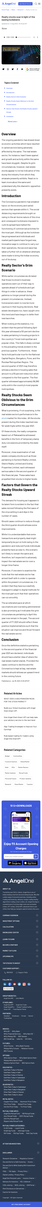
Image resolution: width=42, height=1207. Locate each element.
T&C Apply (12, 1171)
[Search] (36, 4)
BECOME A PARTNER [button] (10, 945)
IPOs (13, 767)
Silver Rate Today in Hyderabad (15, 1087)
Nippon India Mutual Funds (13, 1121)
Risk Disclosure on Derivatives (13, 1188)
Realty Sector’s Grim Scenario (16, 97)
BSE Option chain (28, 1063)
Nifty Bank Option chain (28, 1058)
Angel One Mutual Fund (12, 1113)
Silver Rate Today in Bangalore (14, 1089)
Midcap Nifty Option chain (13, 1060)
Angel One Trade (21, 1005)
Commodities (17, 756)
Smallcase (15, 1016)
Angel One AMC (8, 998)
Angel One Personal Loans (12, 1178)
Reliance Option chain (11, 1063)
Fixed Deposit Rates (19, 1009)
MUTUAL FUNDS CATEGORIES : (14, 1126)
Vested (30, 1016)
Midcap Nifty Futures (11, 1048)
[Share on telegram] (3, 69)
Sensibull (7, 1016)
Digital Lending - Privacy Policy (13, 1175)
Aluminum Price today (28, 1102)
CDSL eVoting (7, 1185)
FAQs (4, 1171)
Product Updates (25, 779)
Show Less (12, 121)
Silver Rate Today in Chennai (14, 1092)
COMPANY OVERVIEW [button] (10, 915)
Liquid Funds (19, 1128)
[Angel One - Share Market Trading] (9, 3)
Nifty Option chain (10, 1058)
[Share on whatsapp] (7, 69)
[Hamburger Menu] (39, 4)
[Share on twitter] (12, 69)
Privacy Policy (22, 1171)
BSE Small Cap (9, 1039)
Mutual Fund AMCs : (11, 1111)
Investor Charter (28, 1178)
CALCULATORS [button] (8, 927)
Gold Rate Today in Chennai (13, 1075)
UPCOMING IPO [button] (8, 956)
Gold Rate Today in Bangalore (14, 1080)
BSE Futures (8, 1051)
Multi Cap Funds (31, 1133)
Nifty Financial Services (12, 1034)
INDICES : (6, 1029)
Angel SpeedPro (9, 1007)
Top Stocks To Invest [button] (11, 963)
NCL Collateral (25, 1182)
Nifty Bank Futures (22, 1046)
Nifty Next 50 (28, 1034)
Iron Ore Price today (11, 1107)
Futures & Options (11, 762)
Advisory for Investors (10, 1182)
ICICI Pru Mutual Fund (11, 1119)
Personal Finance (10, 779)
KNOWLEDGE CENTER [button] (11, 932)
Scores (30, 1162)
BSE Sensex (22, 1036)
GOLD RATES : (8, 1067)
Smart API (7, 1009)
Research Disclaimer (10, 1158)
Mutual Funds (23, 773)
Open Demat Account (25, 3)
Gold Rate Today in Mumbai (13, 1070)
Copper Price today (11, 1102)
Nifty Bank (16, 1031)
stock (4, 418)
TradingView (8, 1018)
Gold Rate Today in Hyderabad (14, 1077)
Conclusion (9, 116)
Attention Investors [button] (12, 1144)
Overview (9, 88)
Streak (23, 1016)
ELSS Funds (8, 1128)
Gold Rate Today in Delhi (12, 1072)
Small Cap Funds (10, 1131)
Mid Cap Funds (18, 1133)
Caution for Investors (10, 1192)
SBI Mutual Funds (28, 1113)
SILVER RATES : (8, 1084)
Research (8, 784)
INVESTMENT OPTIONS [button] (11, 921)
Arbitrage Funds (23, 1131)
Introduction (10, 92)
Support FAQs (23, 972)
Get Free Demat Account (21, 1204)
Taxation (30, 784)
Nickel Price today (24, 1104)
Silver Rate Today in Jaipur (13, 1095)
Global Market (25, 762)
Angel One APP (8, 1005)
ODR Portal (30, 1185)
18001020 (10, 972)
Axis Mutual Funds (10, 1116)
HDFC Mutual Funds (26, 1116)
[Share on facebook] (17, 69)
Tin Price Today (25, 1107)
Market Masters (23, 767)
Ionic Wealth (20, 998)
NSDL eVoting (19, 1185)
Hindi (6, 767)
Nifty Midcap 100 (10, 1036)
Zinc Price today (10, 1104)
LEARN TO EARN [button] (8, 939)
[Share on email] (22, 69)
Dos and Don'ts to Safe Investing (14, 1162)
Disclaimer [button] (7, 1153)
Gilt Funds (7, 1133)
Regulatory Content (26, 1158)
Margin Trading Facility (24, 1007)
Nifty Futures (8, 1046)
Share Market (19, 784)
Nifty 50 (7, 1031)
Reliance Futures (27, 1048)
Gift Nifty (28, 1039)
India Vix (20, 1039)
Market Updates (10, 773)
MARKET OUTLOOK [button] (9, 951)
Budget (7, 756)
